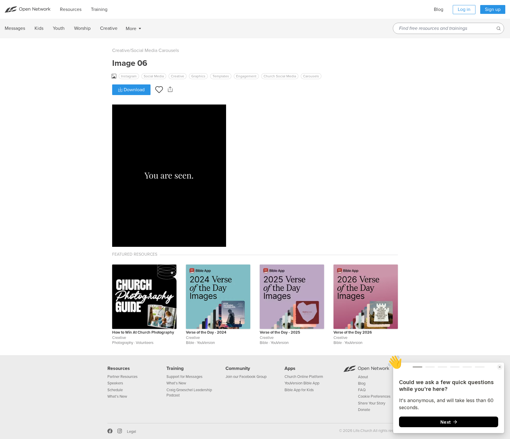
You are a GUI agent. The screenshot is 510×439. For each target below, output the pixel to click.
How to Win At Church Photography (143, 332)
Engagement (246, 76)
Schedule (115, 390)
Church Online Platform (304, 376)
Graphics (198, 76)
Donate (364, 409)
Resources (118, 368)
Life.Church (362, 430)
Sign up (493, 9)
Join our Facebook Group (246, 376)
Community (237, 368)
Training (175, 368)
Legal (131, 431)
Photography (122, 342)
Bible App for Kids (299, 390)
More (131, 29)
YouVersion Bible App (302, 383)
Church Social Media (280, 76)
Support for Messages (184, 376)
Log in (464, 9)
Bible (190, 342)
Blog (438, 9)
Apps (290, 368)
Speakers (115, 383)
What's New (117, 396)
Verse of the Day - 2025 (280, 332)
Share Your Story (371, 403)
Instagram (129, 76)
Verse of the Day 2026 (353, 332)
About (363, 377)
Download (133, 90)
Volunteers (144, 342)
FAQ (362, 390)
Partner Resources (122, 376)
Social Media (154, 76)
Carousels (311, 76)
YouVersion (206, 342)
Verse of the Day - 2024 (206, 332)
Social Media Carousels (155, 50)
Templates (220, 76)
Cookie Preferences (374, 396)
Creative (121, 50)
